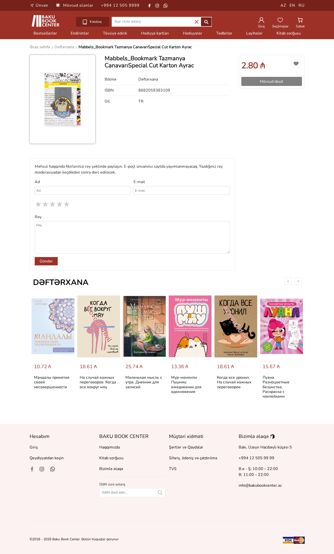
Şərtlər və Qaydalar (186, 447)
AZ (283, 5)
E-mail (139, 182)
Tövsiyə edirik (115, 33)
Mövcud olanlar (79, 5)
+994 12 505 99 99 (256, 458)
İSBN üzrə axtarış (112, 484)
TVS (173, 468)
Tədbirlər (224, 33)
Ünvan (41, 5)
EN (292, 5)
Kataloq (95, 21)
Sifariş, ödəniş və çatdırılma (193, 458)
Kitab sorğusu (289, 33)
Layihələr (254, 33)
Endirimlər (80, 33)
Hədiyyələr (192, 33)
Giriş (34, 447)
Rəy (38, 217)
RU (302, 5)
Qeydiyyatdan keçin (47, 458)
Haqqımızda (109, 447)
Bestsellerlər (45, 33)
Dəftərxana (61, 282)
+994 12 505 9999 (120, 5)
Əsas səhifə (40, 47)
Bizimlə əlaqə (111, 468)
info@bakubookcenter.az (260, 485)
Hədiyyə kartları (155, 33)
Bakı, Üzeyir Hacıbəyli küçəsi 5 (265, 447)
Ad (37, 182)
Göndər (46, 261)
